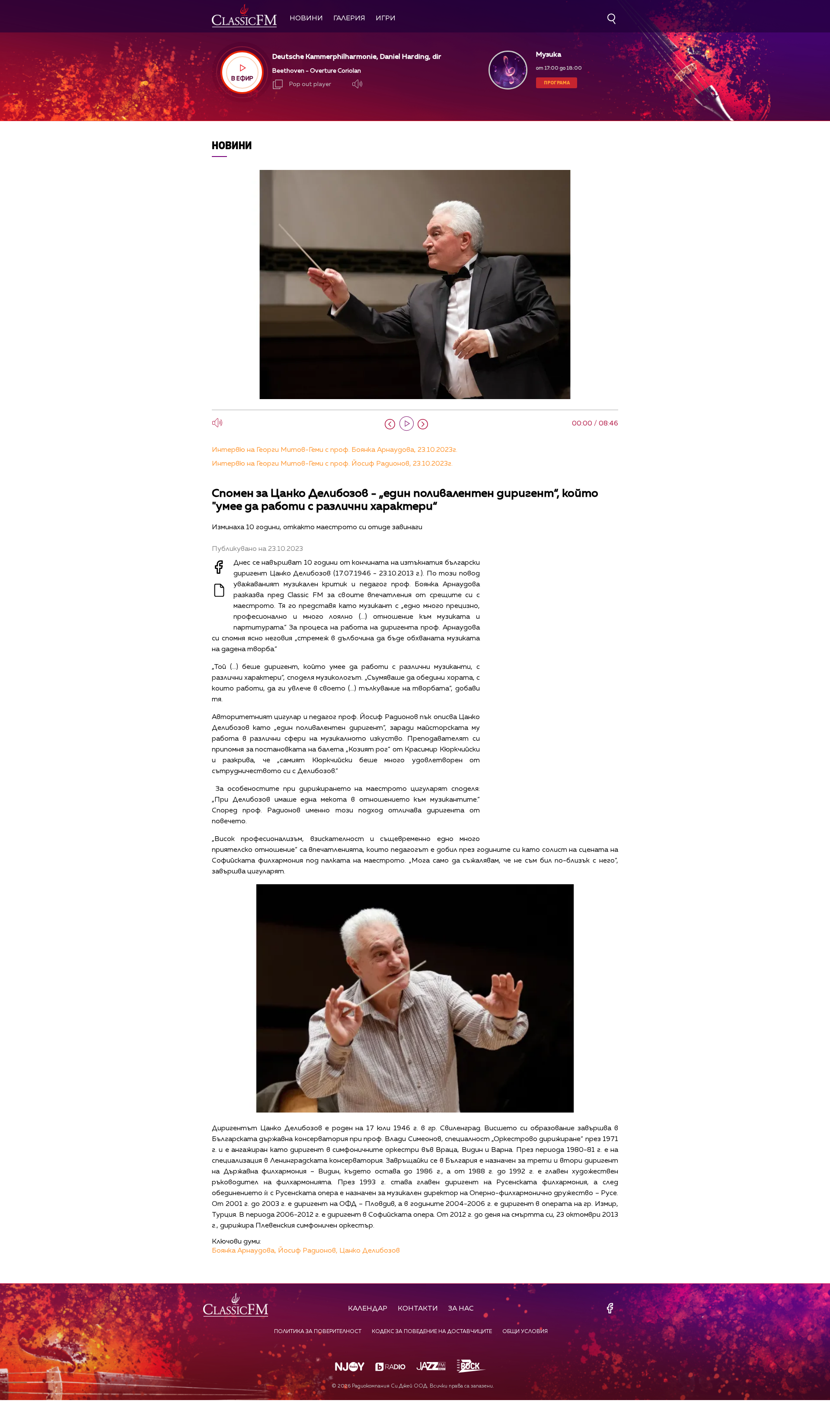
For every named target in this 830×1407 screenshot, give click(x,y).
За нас (461, 1308)
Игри (386, 18)
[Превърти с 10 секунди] (390, 424)
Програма (557, 82)
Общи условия (525, 1331)
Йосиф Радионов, (308, 1250)
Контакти (418, 1308)
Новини (306, 18)
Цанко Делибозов (369, 1250)
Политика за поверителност (317, 1331)
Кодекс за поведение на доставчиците (432, 1331)
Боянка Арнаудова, (244, 1250)
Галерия (349, 18)
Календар (367, 1308)
